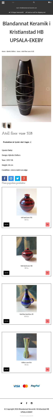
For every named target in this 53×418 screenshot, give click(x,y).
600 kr (26, 316)
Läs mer (6, 224)
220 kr (27, 220)
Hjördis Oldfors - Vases (14, 51)
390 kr (26, 268)
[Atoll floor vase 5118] (26, 89)
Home (4, 51)
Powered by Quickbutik (26, 416)
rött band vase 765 (26, 217)
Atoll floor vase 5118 (28, 51)
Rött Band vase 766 (26, 266)
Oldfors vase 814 (26, 362)
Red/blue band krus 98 (26, 314)
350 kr (26, 365)
